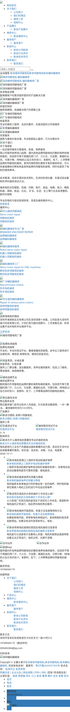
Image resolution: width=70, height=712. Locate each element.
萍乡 (28, 675)
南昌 (15, 675)
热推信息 (5, 672)
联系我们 (11, 60)
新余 (39, 675)
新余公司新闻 (21, 49)
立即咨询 (5, 331)
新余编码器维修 (51, 73)
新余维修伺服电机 (19, 73)
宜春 (60, 675)
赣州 (50, 675)
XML (43, 672)
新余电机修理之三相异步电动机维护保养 (28, 463)
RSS (37, 672)
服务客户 (11, 39)
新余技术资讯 (21, 56)
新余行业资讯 (21, 53)
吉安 (55, 675)
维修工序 (18, 19)
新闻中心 (11, 46)
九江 (33, 675)
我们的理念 (19, 15)
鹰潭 (44, 675)
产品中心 (11, 595)
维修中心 (11, 32)
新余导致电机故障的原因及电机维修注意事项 (30, 530)
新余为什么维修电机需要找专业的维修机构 (22, 443)
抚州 (66, 675)
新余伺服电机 (36, 73)
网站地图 (28, 672)
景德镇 (21, 675)
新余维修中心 (21, 36)
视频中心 (18, 22)
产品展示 (11, 25)
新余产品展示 (21, 29)
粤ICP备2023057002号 (47, 665)
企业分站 (16, 672)
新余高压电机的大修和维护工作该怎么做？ (29, 497)
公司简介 (18, 12)
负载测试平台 (7, 429)
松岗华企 (10, 669)
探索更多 (5, 203)
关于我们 (11, 8)
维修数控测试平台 (45, 429)
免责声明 (20, 669)
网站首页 (11, 5)
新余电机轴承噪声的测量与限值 (23, 480)
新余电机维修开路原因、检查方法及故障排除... (31, 514)
